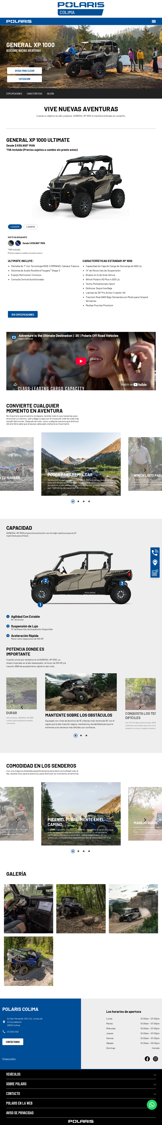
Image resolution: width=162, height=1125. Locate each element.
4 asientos (30, 226)
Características (34, 93)
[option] (81, 464)
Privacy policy (9, 1058)
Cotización (24, 79)
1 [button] (73, 501)
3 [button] (84, 501)
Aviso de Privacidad (20, 1112)
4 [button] (89, 501)
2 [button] (78, 501)
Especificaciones (14, 93)
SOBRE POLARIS (16, 1083)
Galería (50, 93)
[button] (17, 470)
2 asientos (15, 226)
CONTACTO (13, 1093)
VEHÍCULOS (13, 1074)
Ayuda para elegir (24, 70)
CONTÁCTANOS (13, 1041)
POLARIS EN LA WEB (19, 1103)
